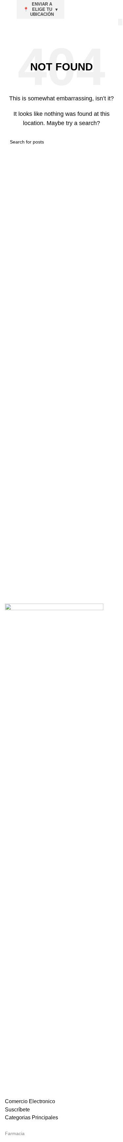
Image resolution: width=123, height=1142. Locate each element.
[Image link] (54, 850)
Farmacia (15, 1133)
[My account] (115, 9)
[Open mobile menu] (7, 9)
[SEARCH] (120, 22)
